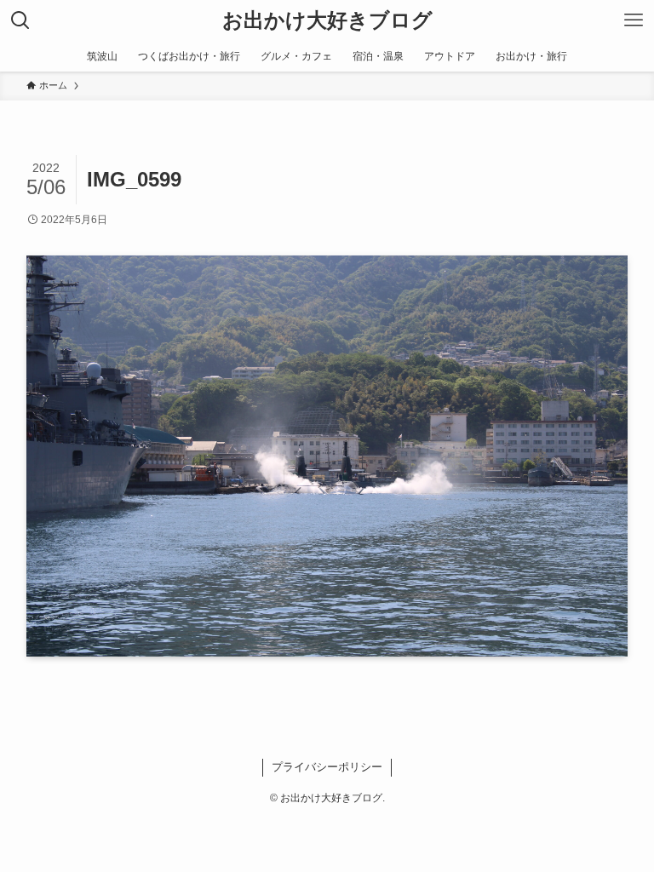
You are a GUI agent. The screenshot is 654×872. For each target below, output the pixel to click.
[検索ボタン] (20, 20)
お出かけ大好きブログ (327, 20)
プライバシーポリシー (327, 766)
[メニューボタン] (633, 20)
